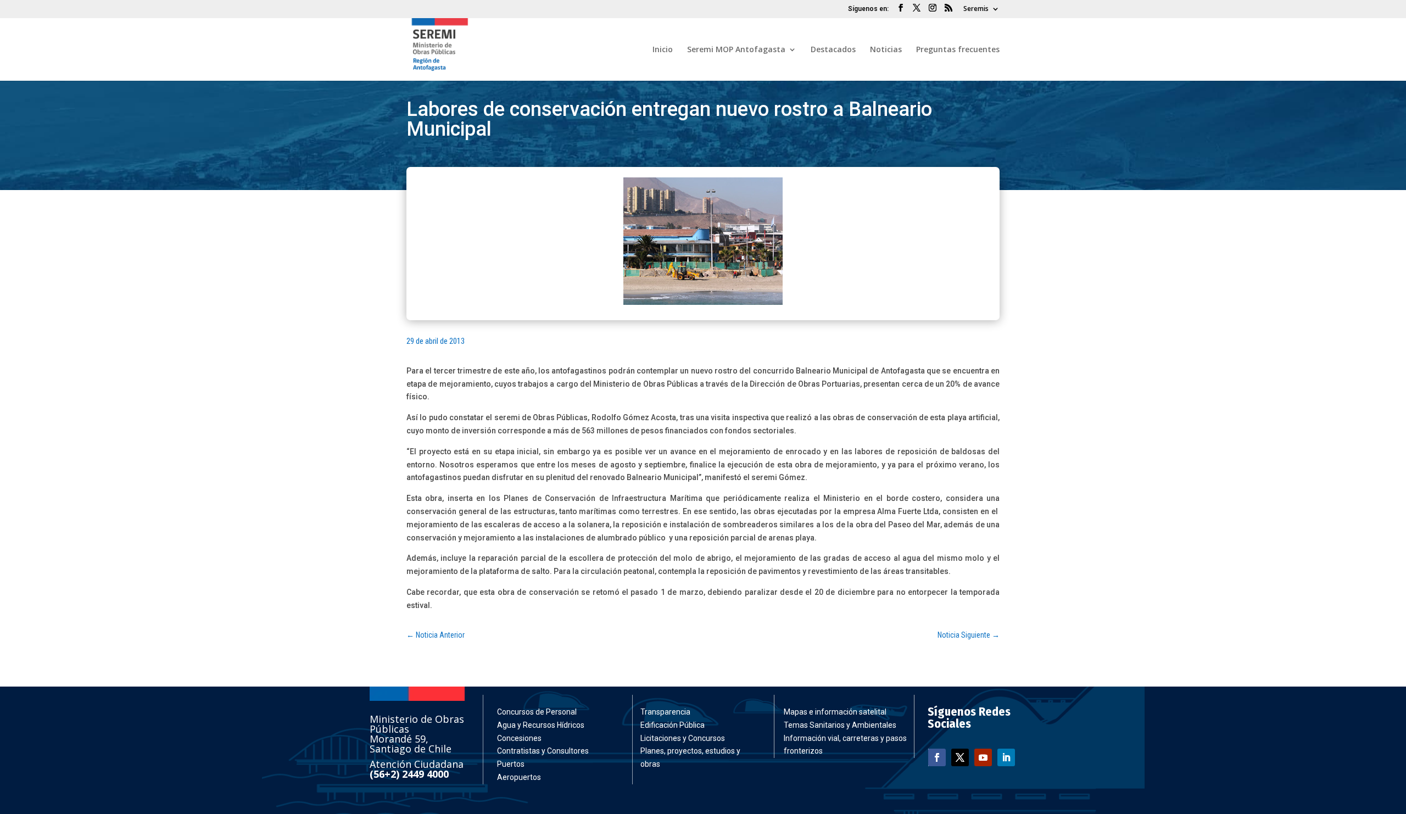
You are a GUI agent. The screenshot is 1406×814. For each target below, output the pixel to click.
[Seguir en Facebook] (937, 757)
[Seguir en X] (960, 757)
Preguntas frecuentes (958, 50)
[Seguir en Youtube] (983, 757)
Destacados (833, 50)
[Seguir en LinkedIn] (1006, 757)
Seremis (976, 9)
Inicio (662, 50)
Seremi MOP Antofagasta (736, 50)
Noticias (886, 50)
